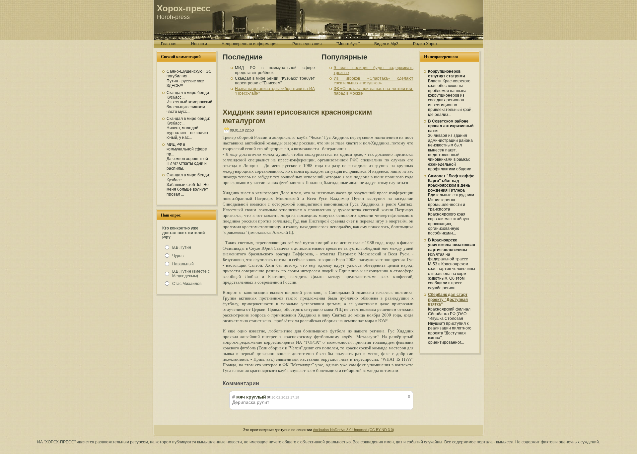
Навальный (183, 264)
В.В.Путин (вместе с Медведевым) (191, 273)
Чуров (177, 255)
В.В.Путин (181, 247)
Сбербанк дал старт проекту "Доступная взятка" (448, 299)
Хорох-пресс (183, 8)
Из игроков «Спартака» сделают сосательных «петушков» (374, 80)
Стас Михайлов (186, 283)
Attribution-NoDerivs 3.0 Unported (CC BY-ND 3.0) (353, 430)
